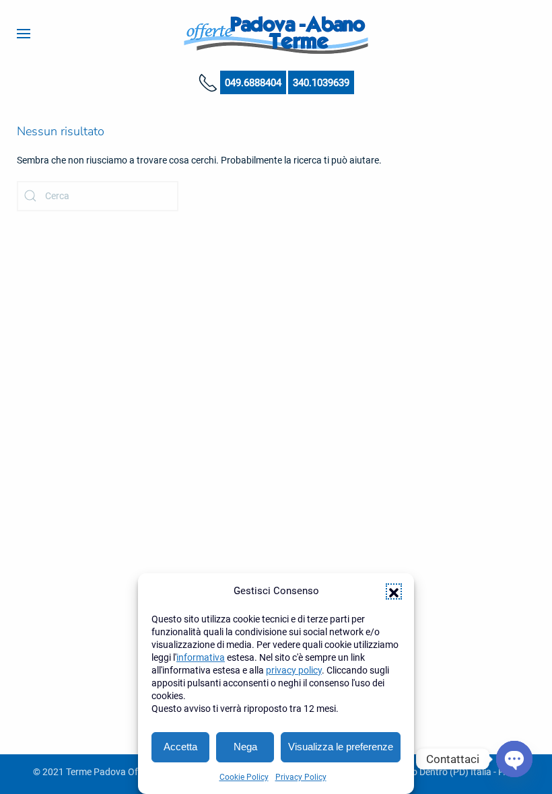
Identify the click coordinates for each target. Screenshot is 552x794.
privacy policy (294, 670)
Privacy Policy (300, 777)
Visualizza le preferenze (340, 746)
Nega (245, 746)
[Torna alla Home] (276, 33)
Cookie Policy (244, 777)
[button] (394, 591)
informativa (200, 657)
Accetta (180, 746)
